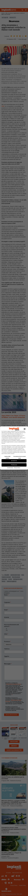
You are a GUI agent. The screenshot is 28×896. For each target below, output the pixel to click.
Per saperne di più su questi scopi (19, 457)
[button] (24, 429)
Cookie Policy (10, 467)
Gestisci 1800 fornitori (7, 457)
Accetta (14, 461)
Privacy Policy (17, 467)
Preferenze (14, 465)
